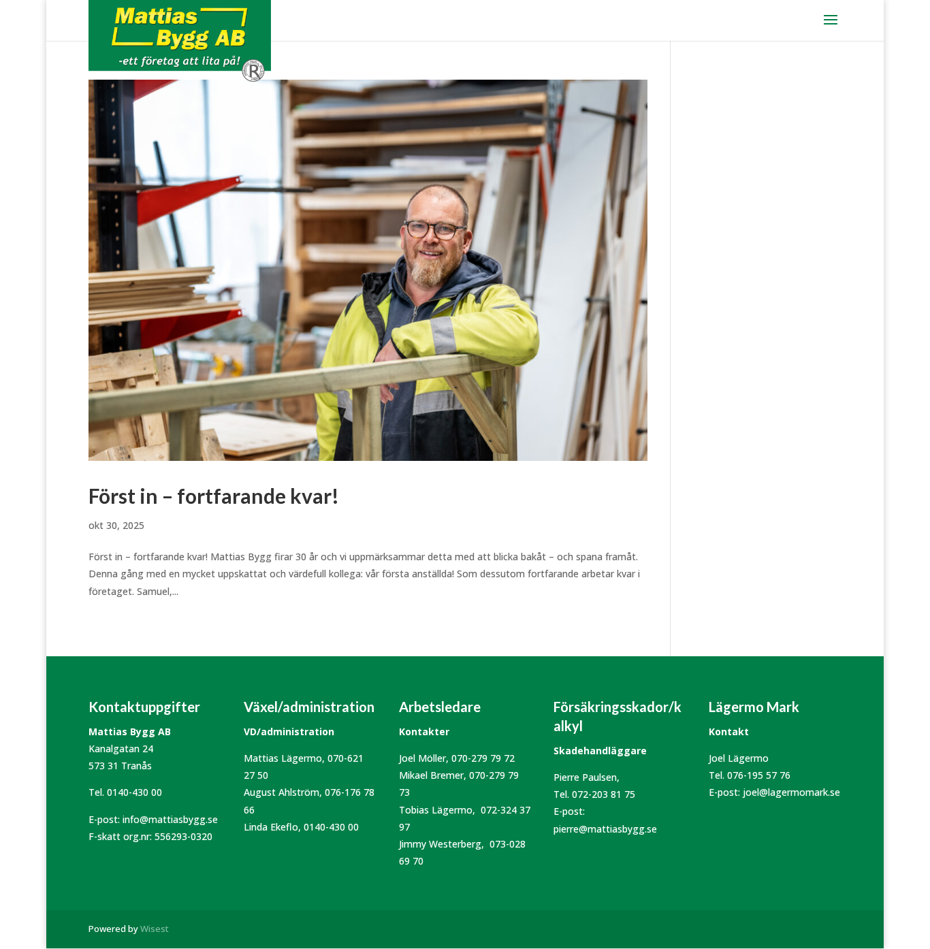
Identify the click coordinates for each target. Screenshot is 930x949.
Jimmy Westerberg (440, 843)
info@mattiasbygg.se (170, 819)
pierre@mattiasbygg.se (605, 828)
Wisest (154, 928)
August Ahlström (281, 792)
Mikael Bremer (431, 775)
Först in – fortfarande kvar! (214, 495)
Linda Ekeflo (271, 826)
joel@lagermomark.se (791, 792)
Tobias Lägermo (435, 809)
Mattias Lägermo (283, 758)
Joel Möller (422, 758)
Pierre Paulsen (585, 777)
